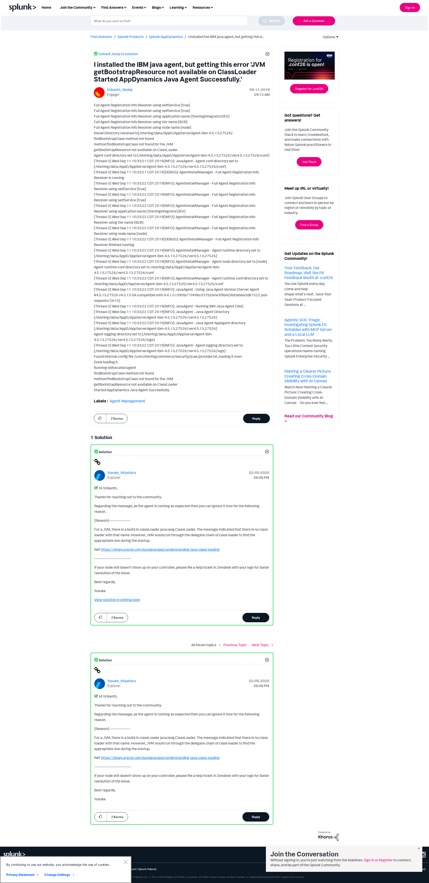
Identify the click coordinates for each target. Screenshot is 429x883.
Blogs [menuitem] (156, 7)
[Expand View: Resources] (212, 7)
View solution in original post (117, 599)
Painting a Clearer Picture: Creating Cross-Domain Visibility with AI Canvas (307, 376)
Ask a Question (313, 21)
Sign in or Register (378, 860)
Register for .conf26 (309, 88)
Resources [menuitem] (201, 7)
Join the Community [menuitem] (76, 7)
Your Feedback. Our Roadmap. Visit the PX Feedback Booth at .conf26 (308, 272)
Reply (256, 418)
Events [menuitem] (137, 7)
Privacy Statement (20, 875)
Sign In (410, 7)
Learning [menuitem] (177, 7)
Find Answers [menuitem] (112, 7)
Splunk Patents (147, 869)
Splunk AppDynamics (166, 36)
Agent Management (127, 401)
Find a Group (309, 225)
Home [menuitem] (46, 7)
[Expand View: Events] (145, 7)
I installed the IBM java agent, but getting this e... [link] (226, 36)
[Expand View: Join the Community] (94, 7)
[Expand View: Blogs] (162, 7)
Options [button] (327, 37)
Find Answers (101, 36)
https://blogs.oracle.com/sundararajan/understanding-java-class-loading (160, 549)
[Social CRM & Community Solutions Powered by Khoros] (328, 835)
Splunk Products (130, 36)
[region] (65, 869)
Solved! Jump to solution (118, 54)
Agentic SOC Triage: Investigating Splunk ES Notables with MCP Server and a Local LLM (308, 327)
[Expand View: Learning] (185, 7)
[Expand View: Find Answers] (125, 7)
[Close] (125, 862)
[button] (267, 54)
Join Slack (309, 162)
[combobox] (187, 21)
